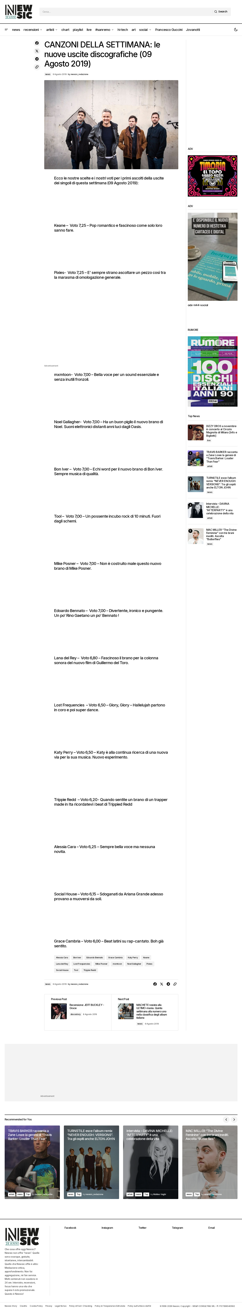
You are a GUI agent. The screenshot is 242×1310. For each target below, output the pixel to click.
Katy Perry (133, 957)
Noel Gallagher (134, 964)
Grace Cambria (115, 957)
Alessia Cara (62, 957)
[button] (6, 30)
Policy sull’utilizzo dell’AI (139, 1306)
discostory (76, 1014)
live (209, 440)
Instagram (107, 1227)
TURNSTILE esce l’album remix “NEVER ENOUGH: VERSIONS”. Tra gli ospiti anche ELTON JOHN (221, 482)
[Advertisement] (111, 341)
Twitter (142, 1227)
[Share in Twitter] (37, 51)
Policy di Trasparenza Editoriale (110, 1306)
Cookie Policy (36, 1306)
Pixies (149, 964)
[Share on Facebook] (37, 43)
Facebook (70, 1227)
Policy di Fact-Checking (80, 1306)
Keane (146, 957)
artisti (209, 466)
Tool (76, 970)
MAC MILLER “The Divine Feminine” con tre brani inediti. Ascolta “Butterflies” (221, 534)
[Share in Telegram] (37, 59)
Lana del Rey (62, 964)
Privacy (48, 1306)
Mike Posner (101, 964)
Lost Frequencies (82, 964)
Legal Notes (60, 1306)
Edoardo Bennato (94, 957)
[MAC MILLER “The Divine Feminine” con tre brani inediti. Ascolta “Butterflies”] (196, 536)
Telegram (177, 1227)
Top (28, 1194)
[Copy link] (37, 67)
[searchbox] (126, 12)
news (47, 74)
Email (211, 1227)
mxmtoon (117, 964)
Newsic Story (11, 1306)
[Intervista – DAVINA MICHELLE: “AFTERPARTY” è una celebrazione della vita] (196, 510)
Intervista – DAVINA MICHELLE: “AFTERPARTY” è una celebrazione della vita (220, 508)
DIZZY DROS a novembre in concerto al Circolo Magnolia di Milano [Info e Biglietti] (221, 431)
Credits (23, 1306)
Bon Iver (77, 957)
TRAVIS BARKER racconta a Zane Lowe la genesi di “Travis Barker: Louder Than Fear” (222, 456)
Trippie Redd (89, 970)
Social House (62, 970)
